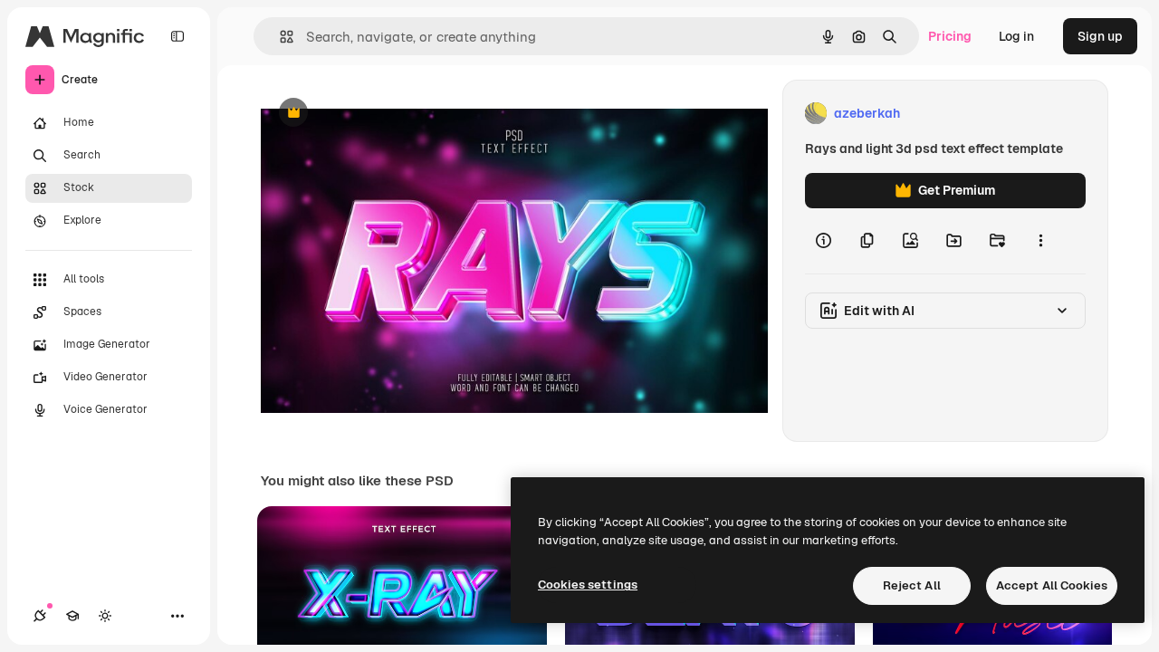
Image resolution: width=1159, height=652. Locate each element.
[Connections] (39, 615)
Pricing (950, 36)
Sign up (1100, 36)
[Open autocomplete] (279, 36)
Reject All (912, 585)
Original (376, 113)
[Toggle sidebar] (177, 36)
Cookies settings (587, 584)
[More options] (1040, 241)
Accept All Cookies (1051, 585)
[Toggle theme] (105, 615)
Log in (1016, 36)
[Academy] (72, 615)
